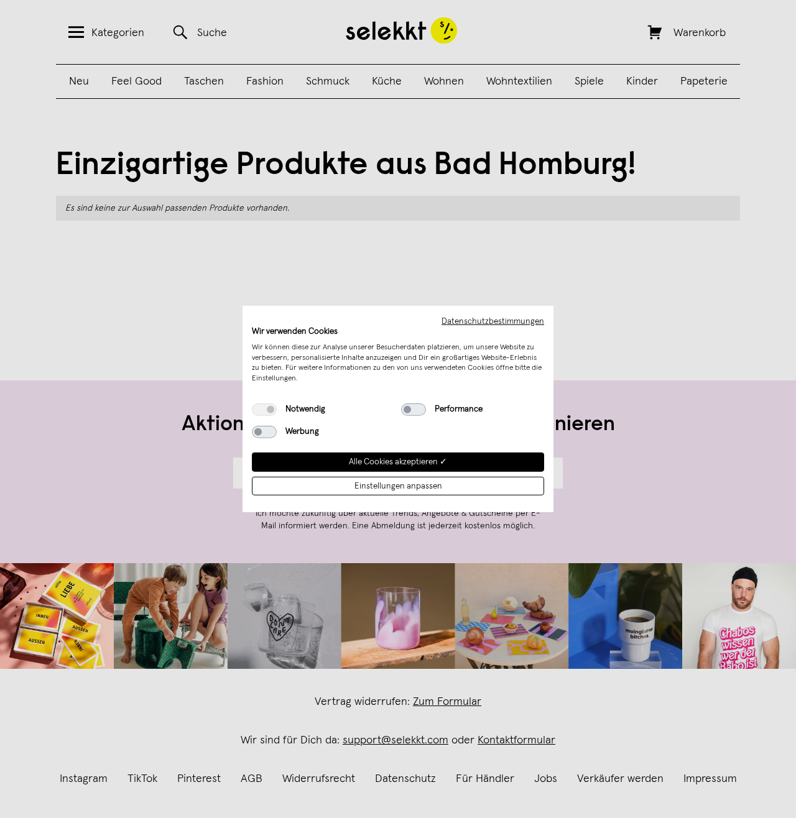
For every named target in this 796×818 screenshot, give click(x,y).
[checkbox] (264, 409)
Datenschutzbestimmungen (493, 321)
